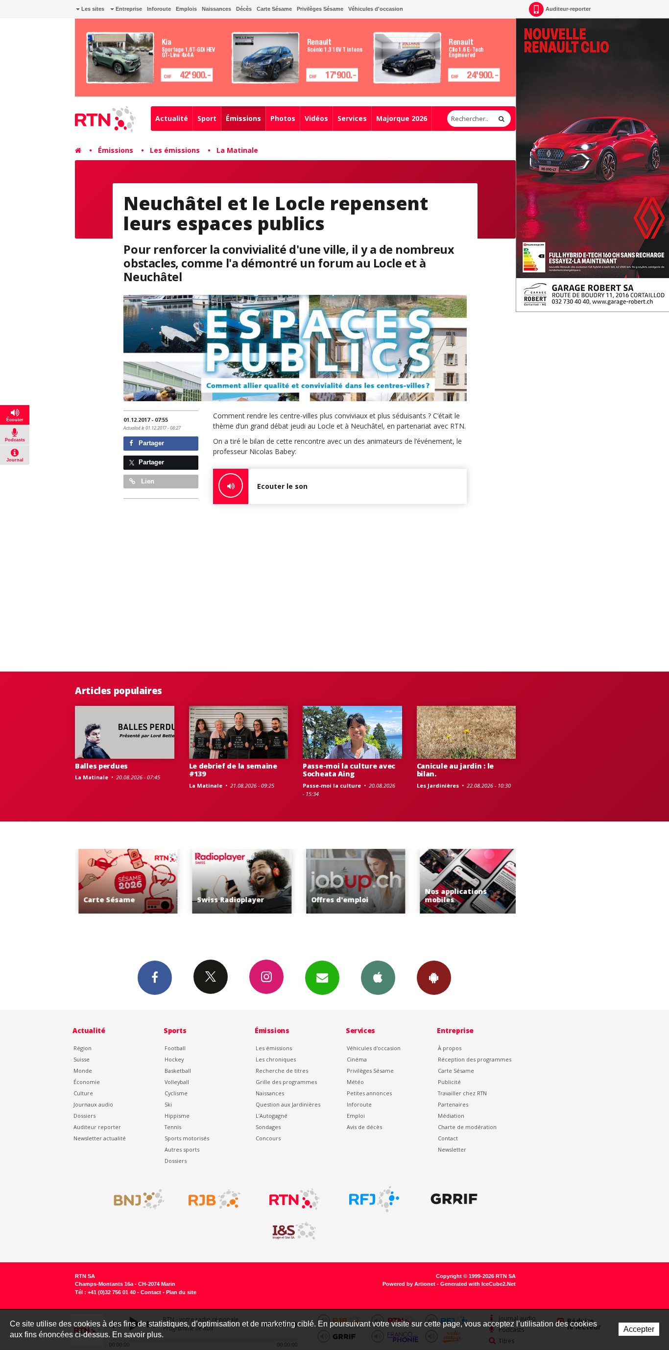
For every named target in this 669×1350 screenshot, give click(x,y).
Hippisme (177, 1115)
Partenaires (453, 1104)
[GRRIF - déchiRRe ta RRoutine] (454, 1199)
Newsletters (322, 978)
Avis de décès (364, 1127)
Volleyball (177, 1082)
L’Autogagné (271, 1115)
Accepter (638, 1329)
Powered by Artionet (408, 1284)
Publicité (449, 1082)
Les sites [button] (92, 9)
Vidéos (316, 118)
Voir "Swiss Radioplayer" (238, 881)
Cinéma (357, 1059)
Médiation (451, 1115)
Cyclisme (176, 1093)
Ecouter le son (282, 486)
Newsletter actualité (99, 1138)
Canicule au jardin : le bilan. (455, 770)
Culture (83, 1093)
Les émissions (175, 150)
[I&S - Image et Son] (294, 1231)
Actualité (171, 118)
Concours (268, 1138)
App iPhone (378, 978)
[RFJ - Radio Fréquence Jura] (374, 1199)
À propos (449, 1048)
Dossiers (84, 1115)
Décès (244, 9)
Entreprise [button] (128, 9)
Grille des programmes (286, 1082)
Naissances (216, 9)
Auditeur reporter (97, 1127)
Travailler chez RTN (462, 1093)
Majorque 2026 (401, 118)
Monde (82, 1070)
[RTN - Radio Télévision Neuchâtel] (294, 1199)
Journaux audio (93, 1104)
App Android (434, 978)
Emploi (356, 1115)
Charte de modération (467, 1127)
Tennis (173, 1127)
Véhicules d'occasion (375, 9)
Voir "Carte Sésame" (125, 881)
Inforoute (159, 9)
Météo (355, 1082)
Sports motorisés (187, 1138)
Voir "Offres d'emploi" (353, 881)
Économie (86, 1082)
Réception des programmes (474, 1059)
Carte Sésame (274, 9)
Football (175, 1048)
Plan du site (181, 1292)
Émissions (243, 118)
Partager (150, 443)
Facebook (155, 978)
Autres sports (182, 1149)
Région (82, 1048)
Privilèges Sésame (320, 9)
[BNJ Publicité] (134, 1199)
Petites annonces (369, 1093)
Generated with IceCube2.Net (478, 1284)
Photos (282, 118)
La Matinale (237, 150)
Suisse (81, 1059)
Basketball (178, 1070)
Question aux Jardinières (288, 1104)
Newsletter (452, 1149)
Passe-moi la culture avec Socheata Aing (349, 770)
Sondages (268, 1127)
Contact (448, 1138)
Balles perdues (101, 766)
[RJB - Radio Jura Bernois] (214, 1199)
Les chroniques (276, 1059)
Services (352, 118)
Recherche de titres (282, 1070)
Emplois (186, 9)
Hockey (174, 1059)
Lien (146, 481)
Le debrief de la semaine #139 (233, 770)
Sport (206, 118)
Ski (168, 1104)
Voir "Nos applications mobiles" (466, 881)
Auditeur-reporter (568, 9)
